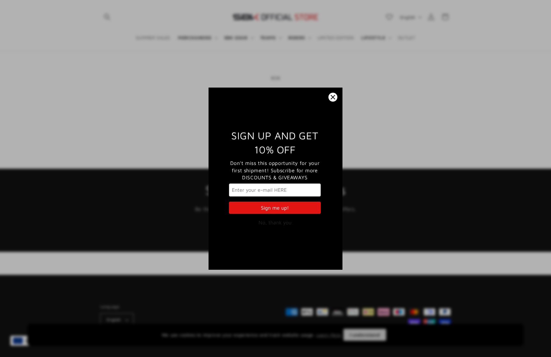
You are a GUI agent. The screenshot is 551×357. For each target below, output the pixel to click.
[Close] (332, 97)
